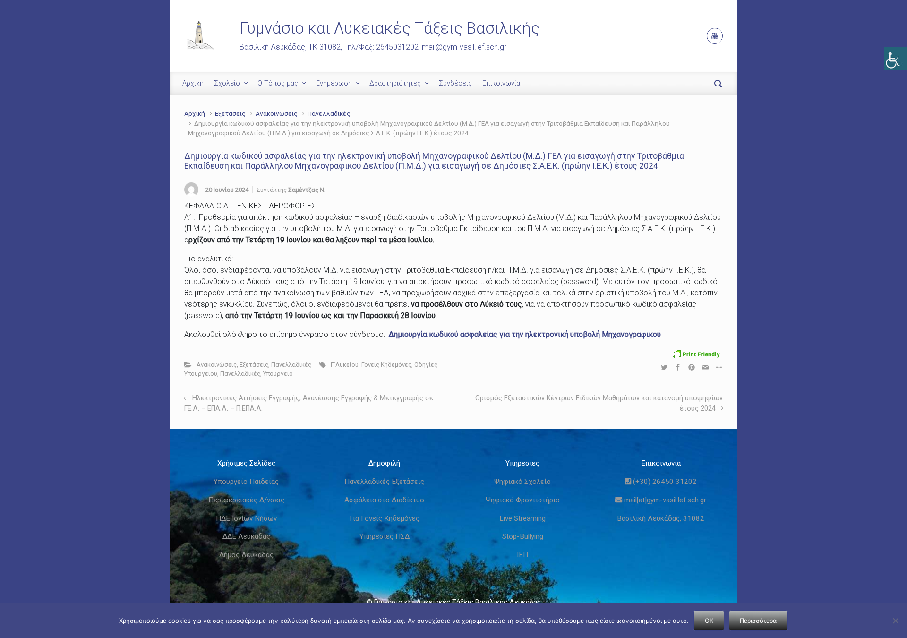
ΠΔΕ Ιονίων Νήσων (246, 518)
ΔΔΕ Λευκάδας (246, 536)
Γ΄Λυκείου (345, 364)
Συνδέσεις (455, 83)
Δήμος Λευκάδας (246, 555)
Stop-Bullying (522, 536)
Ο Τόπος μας (277, 83)
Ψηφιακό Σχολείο (522, 481)
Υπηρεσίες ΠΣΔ (384, 536)
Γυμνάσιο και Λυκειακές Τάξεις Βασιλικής (389, 28)
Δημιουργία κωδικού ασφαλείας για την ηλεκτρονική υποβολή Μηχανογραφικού (525, 334)
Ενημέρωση (334, 83)
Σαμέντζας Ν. (306, 189)
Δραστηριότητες (395, 83)
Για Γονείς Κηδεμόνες (384, 518)
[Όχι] (895, 620)
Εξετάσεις (230, 113)
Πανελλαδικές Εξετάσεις (384, 481)
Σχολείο (227, 83)
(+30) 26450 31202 (664, 481)
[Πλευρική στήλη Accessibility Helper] (895, 58)
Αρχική (193, 83)
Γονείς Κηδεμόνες (386, 364)
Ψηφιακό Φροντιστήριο (523, 500)
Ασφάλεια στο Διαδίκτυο (384, 500)
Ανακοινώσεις (277, 113)
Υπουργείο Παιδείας (246, 481)
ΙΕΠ (522, 555)
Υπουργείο (278, 373)
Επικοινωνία (501, 83)
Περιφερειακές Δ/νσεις (246, 500)
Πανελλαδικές (329, 113)
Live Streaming (522, 518)
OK (709, 620)
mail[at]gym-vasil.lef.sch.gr (664, 500)
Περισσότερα (758, 620)
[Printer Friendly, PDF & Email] (696, 353)
